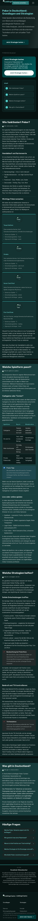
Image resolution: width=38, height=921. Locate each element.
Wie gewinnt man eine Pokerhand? (15, 838)
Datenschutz (23, 911)
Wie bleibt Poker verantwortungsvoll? (16, 855)
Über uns (5, 908)
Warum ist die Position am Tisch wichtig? (17, 843)
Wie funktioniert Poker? (16, 88)
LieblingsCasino (21, 896)
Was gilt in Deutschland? (16, 107)
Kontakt (22, 908)
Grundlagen (6, 902)
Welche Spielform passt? (17, 94)
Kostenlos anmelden (19, 3)
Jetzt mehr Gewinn (26, 917)
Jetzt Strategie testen (14, 42)
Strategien (23, 902)
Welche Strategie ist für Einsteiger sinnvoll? (18, 849)
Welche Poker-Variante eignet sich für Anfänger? (16, 831)
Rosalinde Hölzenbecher (19, 870)
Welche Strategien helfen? (17, 101)
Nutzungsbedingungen (9, 911)
